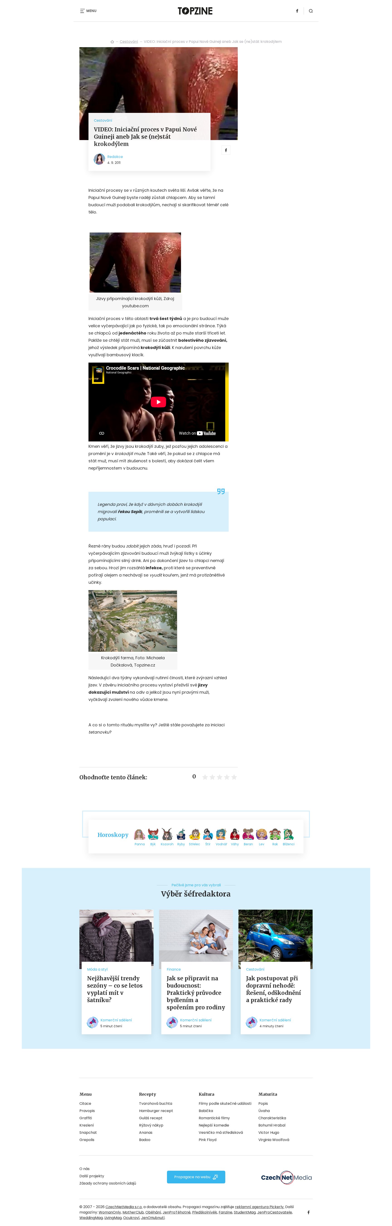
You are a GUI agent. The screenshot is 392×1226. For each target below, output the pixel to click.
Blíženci (288, 844)
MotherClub (133, 1212)
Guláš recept (150, 1118)
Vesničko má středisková (221, 1132)
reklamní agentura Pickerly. (259, 1206)
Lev (261, 844)
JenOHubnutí (153, 1217)
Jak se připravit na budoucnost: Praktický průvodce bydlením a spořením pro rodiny (196, 993)
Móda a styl (97, 969)
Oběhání (153, 1212)
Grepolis (86, 1139)
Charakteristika (272, 1118)
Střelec (194, 844)
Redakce (115, 156)
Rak (275, 844)
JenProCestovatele (274, 1212)
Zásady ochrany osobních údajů (107, 1183)
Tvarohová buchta (155, 1103)
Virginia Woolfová (273, 1139)
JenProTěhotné (177, 1212)
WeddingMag (91, 1217)
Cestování (129, 41)
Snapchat (88, 1132)
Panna (140, 844)
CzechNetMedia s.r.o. (123, 1206)
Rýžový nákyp (151, 1125)
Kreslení (86, 1125)
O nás (84, 1168)
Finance (174, 969)
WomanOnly (110, 1212)
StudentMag (245, 1212)
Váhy (235, 844)
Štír (208, 844)
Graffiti (85, 1118)
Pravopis (87, 1110)
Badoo (144, 1139)
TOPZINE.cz (112, 41)
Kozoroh (167, 844)
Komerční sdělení (116, 1020)
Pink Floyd (207, 1139)
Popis (263, 1103)
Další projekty (91, 1176)
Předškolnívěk (204, 1212)
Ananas (145, 1132)
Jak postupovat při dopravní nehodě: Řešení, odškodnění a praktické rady (273, 989)
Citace (85, 1103)
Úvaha (264, 1110)
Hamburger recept (156, 1110)
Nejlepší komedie (214, 1125)
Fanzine (225, 1212)
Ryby (181, 844)
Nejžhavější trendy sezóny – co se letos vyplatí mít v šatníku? (115, 989)
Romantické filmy (214, 1118)
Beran (248, 844)
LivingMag (113, 1217)
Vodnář (221, 844)
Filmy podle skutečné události (225, 1103)
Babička (206, 1110)
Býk (153, 844)
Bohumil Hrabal (271, 1125)
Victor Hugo (268, 1132)
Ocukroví (131, 1217)
